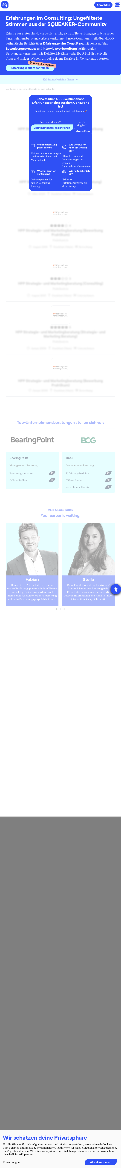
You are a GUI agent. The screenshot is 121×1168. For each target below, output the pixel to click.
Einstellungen (11, 1162)
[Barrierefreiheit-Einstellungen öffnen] (116, 589)
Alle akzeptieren (100, 1162)
